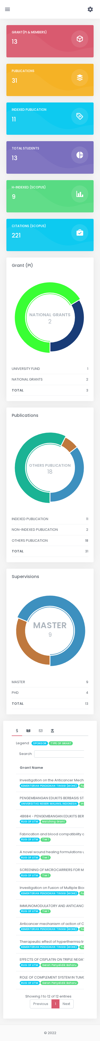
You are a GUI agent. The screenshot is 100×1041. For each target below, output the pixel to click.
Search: (26, 753)
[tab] (17, 731)
